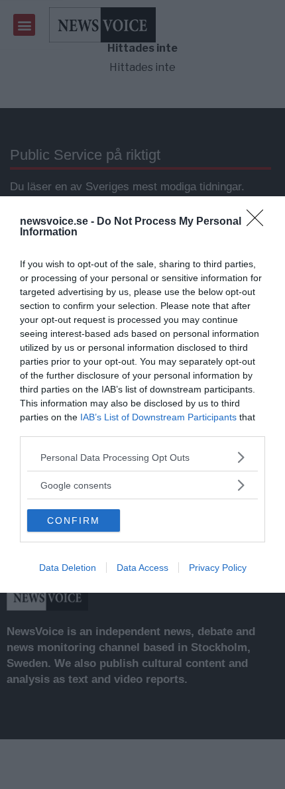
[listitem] (142, 457)
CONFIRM (73, 520)
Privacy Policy (218, 567)
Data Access (142, 567)
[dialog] (142, 394)
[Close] (259, 222)
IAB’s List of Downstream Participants (158, 417)
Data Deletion (67, 567)
